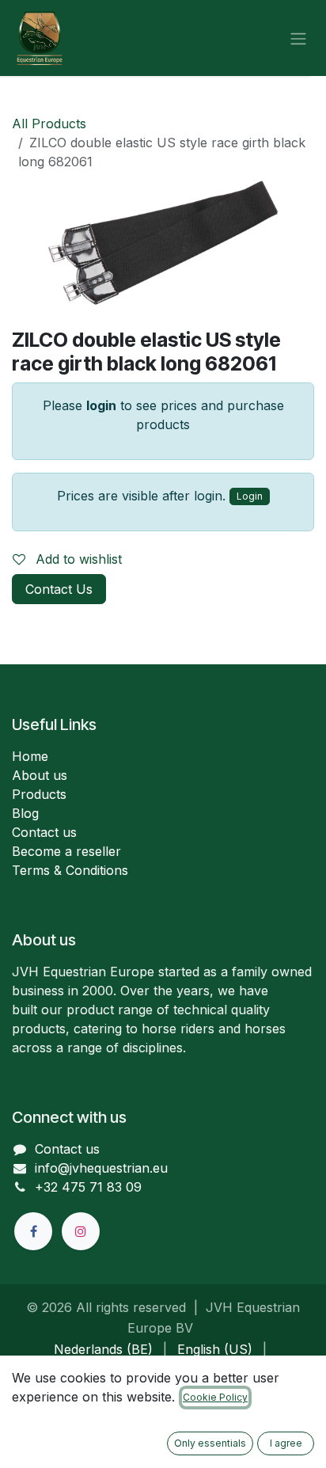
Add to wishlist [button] (77, 559)
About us (39, 775)
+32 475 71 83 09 (88, 1187)
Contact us (44, 832)
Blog (25, 813)
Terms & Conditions (70, 870)
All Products (49, 123)
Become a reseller (66, 851)
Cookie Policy (215, 1397)
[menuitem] (103, 1349)
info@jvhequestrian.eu (101, 1168)
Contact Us (59, 589)
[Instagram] (81, 1231)
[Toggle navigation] (298, 38)
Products (39, 794)
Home (30, 756)
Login (250, 496)
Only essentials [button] (210, 1443)
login (101, 405)
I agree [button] (286, 1443)
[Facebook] (33, 1231)
